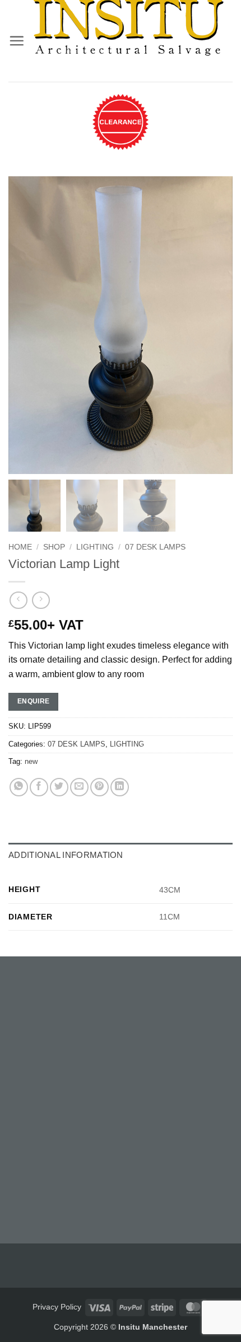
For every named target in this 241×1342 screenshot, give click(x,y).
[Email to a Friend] (79, 787)
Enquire (33, 701)
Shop (54, 547)
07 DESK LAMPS (155, 547)
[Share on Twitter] (59, 787)
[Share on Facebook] (39, 787)
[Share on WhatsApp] (19, 787)
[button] (16, 40)
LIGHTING (95, 547)
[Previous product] (40, 600)
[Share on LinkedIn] (119, 787)
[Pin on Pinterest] (99, 787)
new (31, 761)
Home (20, 547)
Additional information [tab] (65, 855)
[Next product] (18, 600)
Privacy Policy (57, 1306)
